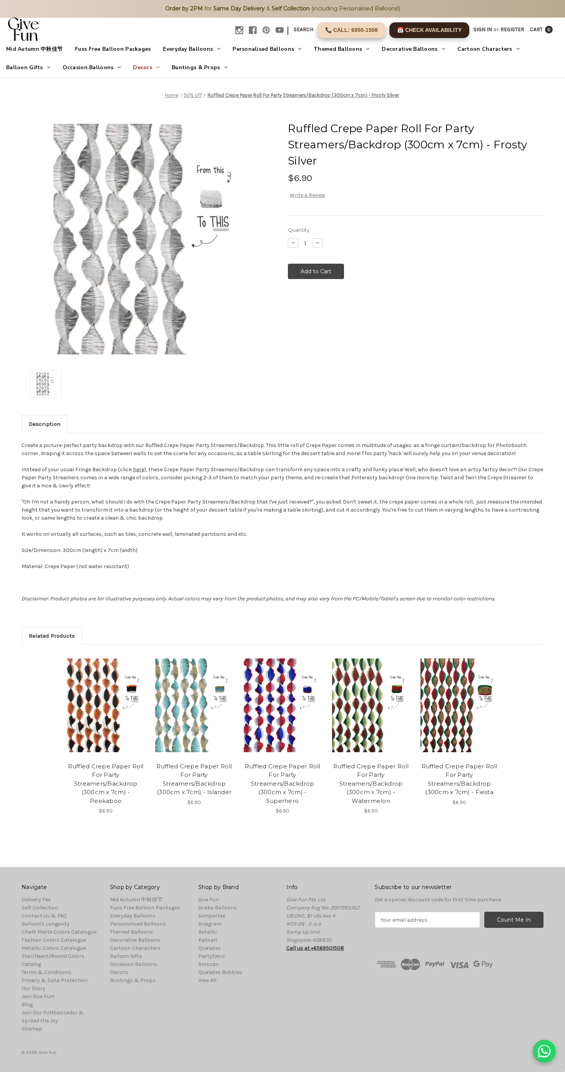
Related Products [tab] (52, 635)
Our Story (33, 988)
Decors (142, 67)
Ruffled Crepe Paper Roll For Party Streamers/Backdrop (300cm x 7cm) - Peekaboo (106, 783)
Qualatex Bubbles (220, 972)
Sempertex (211, 915)
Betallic (207, 932)
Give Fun (208, 899)
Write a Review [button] (307, 195)
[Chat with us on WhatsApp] (544, 1051)
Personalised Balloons (263, 49)
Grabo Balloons (217, 907)
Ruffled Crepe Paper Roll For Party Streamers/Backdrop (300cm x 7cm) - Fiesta (459, 779)
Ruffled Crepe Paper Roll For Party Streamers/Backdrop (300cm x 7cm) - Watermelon (371, 783)
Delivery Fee (36, 899)
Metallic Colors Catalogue (54, 948)
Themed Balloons (338, 49)
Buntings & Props (196, 67)
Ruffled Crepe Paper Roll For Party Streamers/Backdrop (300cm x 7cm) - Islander (194, 779)
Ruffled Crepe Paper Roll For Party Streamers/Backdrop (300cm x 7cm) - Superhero (283, 783)
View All (207, 980)
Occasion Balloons (88, 67)
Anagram (209, 924)
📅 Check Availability (429, 30)
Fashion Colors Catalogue (54, 940)
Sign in (483, 29)
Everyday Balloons (188, 49)
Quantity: (299, 230)
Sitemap (32, 1028)
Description (44, 423)
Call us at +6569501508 (315, 948)
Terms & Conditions (46, 972)
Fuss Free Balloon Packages (113, 49)
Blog (27, 1004)
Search (303, 29)
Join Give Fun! (38, 996)
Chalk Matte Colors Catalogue (59, 932)
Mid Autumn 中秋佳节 (34, 49)
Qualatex (209, 948)
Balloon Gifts (24, 67)
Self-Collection (40, 907)
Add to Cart (105, 712)
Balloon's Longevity (46, 924)
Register (512, 29)
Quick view (105, 699)
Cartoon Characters (484, 49)
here (138, 469)
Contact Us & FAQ (44, 915)
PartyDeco (211, 956)
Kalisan (207, 940)
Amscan (208, 964)
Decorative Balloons (409, 49)
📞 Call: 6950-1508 (351, 30)
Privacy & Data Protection (55, 980)
